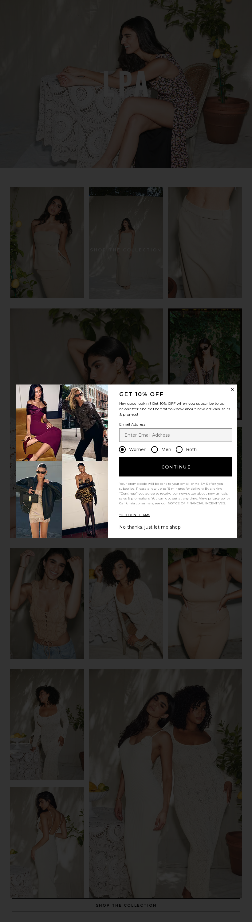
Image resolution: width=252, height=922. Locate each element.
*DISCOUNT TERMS (134, 515)
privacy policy (219, 498)
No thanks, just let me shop (150, 527)
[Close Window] (232, 389)
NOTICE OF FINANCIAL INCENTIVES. (197, 503)
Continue (176, 467)
